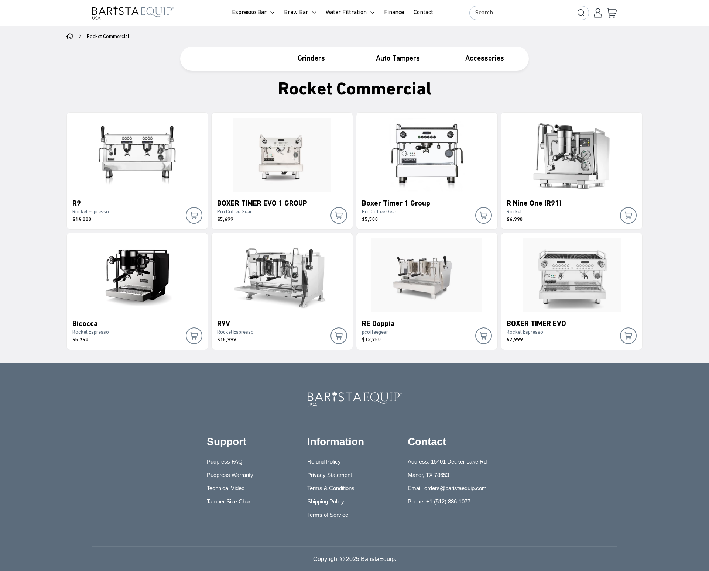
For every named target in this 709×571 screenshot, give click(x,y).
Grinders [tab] (311, 58)
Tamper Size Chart (229, 501)
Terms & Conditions (330, 488)
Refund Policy (324, 461)
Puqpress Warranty (230, 475)
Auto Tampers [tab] (398, 58)
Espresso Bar (249, 13)
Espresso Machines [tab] (224, 58)
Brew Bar (296, 13)
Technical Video (225, 488)
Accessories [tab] (484, 58)
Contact (423, 13)
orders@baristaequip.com (455, 488)
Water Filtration (346, 13)
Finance (394, 13)
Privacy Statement (329, 475)
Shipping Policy (325, 501)
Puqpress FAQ (225, 461)
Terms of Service (327, 515)
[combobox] (529, 13)
